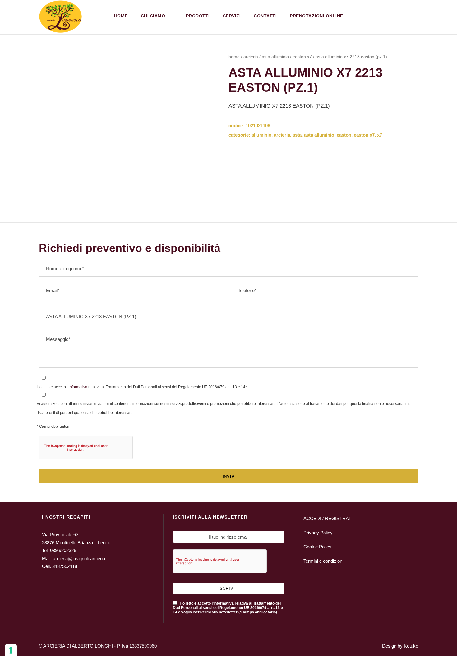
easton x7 (302, 56)
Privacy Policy (318, 532)
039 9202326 (63, 550)
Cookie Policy (317, 546)
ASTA (297, 134)
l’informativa (76, 387)
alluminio (261, 134)
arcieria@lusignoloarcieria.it (80, 558)
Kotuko (411, 646)
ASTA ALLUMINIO (275, 56)
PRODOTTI (198, 15)
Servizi (232, 15)
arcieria (250, 56)
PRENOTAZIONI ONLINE (316, 15)
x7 (379, 134)
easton (344, 134)
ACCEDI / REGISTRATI (328, 518)
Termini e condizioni (323, 561)
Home (121, 15)
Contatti (265, 15)
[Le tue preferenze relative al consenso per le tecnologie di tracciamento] (11, 650)
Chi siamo (153, 15)
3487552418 (64, 566)
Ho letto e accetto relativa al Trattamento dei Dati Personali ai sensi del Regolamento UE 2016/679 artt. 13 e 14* (142, 387)
